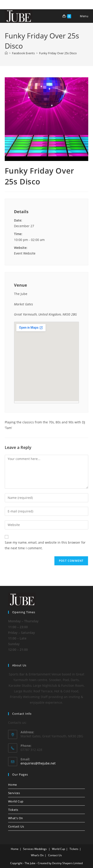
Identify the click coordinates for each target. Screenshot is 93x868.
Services (14, 793)
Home (12, 785)
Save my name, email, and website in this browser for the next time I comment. (45, 545)
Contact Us (16, 826)
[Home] (6, 53)
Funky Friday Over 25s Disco (58, 53)
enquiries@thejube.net (38, 763)
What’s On (15, 818)
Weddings (40, 849)
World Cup (15, 801)
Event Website (24, 253)
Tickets (13, 810)
